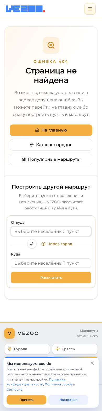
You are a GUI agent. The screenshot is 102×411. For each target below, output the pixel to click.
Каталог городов (54, 144)
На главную (54, 130)
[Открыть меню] (90, 9)
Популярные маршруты (54, 159)
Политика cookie (58, 384)
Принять (26, 400)
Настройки (68, 400)
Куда (15, 254)
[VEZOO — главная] (26, 9)
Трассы (69, 349)
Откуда (18, 222)
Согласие (14, 389)
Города (20, 349)
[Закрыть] (92, 363)
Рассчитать (51, 277)
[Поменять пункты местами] (32, 243)
